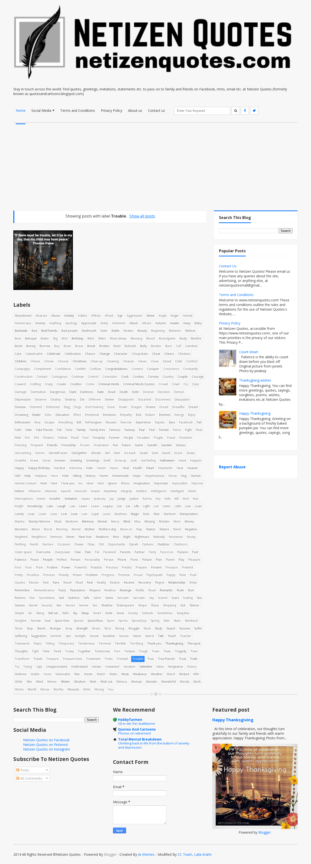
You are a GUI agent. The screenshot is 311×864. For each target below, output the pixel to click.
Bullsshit (130, 346)
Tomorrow (102, 651)
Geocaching (23, 453)
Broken (104, 346)
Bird (65, 338)
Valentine (145, 666)
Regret (159, 582)
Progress (108, 575)
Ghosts (96, 453)
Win (29, 682)
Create (61, 384)
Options (147, 544)
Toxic (167, 651)
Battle (116, 331)
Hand (182, 460)
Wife (196, 674)
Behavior (175, 331)
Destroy (70, 399)
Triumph (122, 659)
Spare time (62, 621)
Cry (185, 384)
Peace (35, 560)
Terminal (105, 643)
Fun (115, 445)
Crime (90, 384)
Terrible (120, 643)
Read (79, 582)
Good (166, 453)
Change (104, 354)
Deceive (148, 392)
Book (18, 346)
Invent (41, 499)
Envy (38, 422)
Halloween (167, 460)
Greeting (76, 460)
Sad (61, 598)
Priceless (33, 575)
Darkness (86, 392)
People (48, 560)
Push (193, 575)
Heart (150, 468)
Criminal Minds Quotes (139, 384)
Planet (170, 560)
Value (160, 666)
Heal (126, 468)
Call (178, 346)
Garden (166, 445)
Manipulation (189, 514)
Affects (96, 316)
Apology (71, 323)
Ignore (112, 483)
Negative (191, 529)
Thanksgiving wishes (255, 380)
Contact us (156, 110)
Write (86, 689)
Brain (67, 346)
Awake (174, 323)
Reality (101, 582)
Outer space (23, 552)
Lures (106, 514)
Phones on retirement (134, 733)
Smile (108, 613)
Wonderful (168, 682)
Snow (120, 613)
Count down (248, 351)
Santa (109, 598)
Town (155, 651)
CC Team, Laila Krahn (195, 854)
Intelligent (177, 491)
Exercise (126, 422)
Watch (101, 674)
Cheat (156, 354)
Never (70, 537)
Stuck (147, 628)
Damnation (38, 392)
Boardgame (167, 338)
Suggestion (38, 636)
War (77, 674)
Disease (20, 407)
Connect (137, 369)
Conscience (171, 369)
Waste (88, 674)
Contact (42, 377)
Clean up (97, 361)
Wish (93, 682)
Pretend (187, 567)
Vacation (129, 666)
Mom (177, 521)
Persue (108, 560)
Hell (17, 476)
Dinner (109, 399)
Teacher (185, 636)
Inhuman (51, 491)
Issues (85, 499)
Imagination (142, 483)
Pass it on (166, 552)
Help (27, 476)
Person (75, 560)
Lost (64, 514)
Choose (63, 361)
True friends (166, 659)
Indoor (19, 491)
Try (17, 666)
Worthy (58, 689)
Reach (67, 582)
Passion (182, 552)
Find (18, 438)
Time (46, 651)
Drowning (21, 415)
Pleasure (194, 560)
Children (20, 361)
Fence (177, 430)
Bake (104, 331)
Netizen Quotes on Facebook (46, 740)
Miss (137, 521)
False (69, 430)
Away (186, 323)
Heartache (165, 468)
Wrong (99, 689)
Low (84, 514)
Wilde (19, 682)
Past (195, 552)
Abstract (41, 316)
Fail (199, 422)
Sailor (97, 598)
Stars (177, 621)
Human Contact (25, 483)
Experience (143, 422)
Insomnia (110, 491)
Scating (188, 598)
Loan (198, 506)
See (58, 605)
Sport (110, 621)
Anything (55, 323)
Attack (133, 323)
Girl (107, 453)
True (150, 659)
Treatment (93, 659)
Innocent (81, 491)
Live (188, 506)
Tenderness (86, 643)
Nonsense (176, 537)
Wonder (151, 682)
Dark (72, 392)
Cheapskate (140, 354)
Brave (79, 346)
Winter (65, 682)
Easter (36, 415)
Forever (114, 438)
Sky (75, 613)
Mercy (115, 521)
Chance (90, 354)
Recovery (144, 582)
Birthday (77, 338)
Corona (153, 377)
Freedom (185, 438)
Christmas (79, 361)
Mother (90, 529)
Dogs (77, 407)
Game (139, 445)
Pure (183, 575)
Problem (92, 575)
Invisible (54, 499)
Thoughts (21, 651)
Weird (171, 674)
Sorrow (36, 621)
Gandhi (152, 445)
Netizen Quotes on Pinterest (45, 744)
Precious (112, 567)
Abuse (55, 316)
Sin (30, 613)
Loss (54, 514)
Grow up (120, 460)
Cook (125, 377)
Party (152, 552)
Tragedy (180, 651)
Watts (113, 674)
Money (189, 521)
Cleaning (113, 361)
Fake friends (44, 430)
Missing (150, 521)
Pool (18, 567)
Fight (188, 430)
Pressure (172, 567)
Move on (126, 529)
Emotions (109, 415)
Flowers (48, 438)
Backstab (21, 331)
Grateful (20, 460)
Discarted (144, 399)
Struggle (133, 628)
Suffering (21, 636)
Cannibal (191, 346)
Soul (48, 621)
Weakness (140, 674)
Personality (92, 560)
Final (199, 430)
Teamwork (22, 643)
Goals (144, 453)
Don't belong (94, 407)
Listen (167, 506)
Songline (20, 621)
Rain (46, 582)
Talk (161, 636)
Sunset (94, 636)
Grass (191, 453)
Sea (199, 598)
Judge (122, 499)
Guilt (133, 460)
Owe (78, 552)
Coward (20, 384)
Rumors (20, 598)
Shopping (169, 605)
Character (121, 354)
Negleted (21, 537)
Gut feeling (148, 460)
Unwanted (112, 666)
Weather (157, 674)
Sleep (85, 613)
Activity (69, 316)
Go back (130, 453)
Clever (142, 361)
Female (164, 430)
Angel (162, 316)
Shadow (106, 605)
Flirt (36, 438)
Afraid (109, 316)
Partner (140, 552)
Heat (180, 468)
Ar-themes (146, 854)
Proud (138, 575)
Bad (34, 331)
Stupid (170, 628)
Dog (67, 407)
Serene (83, 605)
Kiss (195, 499)
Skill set (53, 613)
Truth (193, 659)
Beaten (128, 331)
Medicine (72, 521)
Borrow (45, 346)
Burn (168, 346)
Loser (42, 514)
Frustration (101, 445)
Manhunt (170, 514)
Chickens (184, 354)
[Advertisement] (155, 159)
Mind (126, 521)
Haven (101, 468)
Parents (125, 552)
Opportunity (116, 544)
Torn (117, 651)
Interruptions (24, 499)
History (90, 476)
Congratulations (116, 369)
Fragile (158, 438)
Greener (60, 460)
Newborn (102, 537)
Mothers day (107, 529)
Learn (83, 506)
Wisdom (80, 682)
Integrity (126, 491)
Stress (96, 628)
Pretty (19, 575)
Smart (97, 613)
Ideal (89, 483)
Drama (150, 407)
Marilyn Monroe (39, 521)
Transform (22, 659)
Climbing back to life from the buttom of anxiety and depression (153, 745)
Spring (155, 621)
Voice (47, 674)
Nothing (20, 544)
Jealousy (99, 499)
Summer (56, 636)
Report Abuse (232, 467)
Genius (180, 445)
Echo (48, 415)
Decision (164, 392)
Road (152, 590)
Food (74, 438)
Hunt (43, 483)
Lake (50, 506)
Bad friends (49, 331)
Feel (152, 430)
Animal (187, 316)
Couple (183, 377)
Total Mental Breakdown (140, 739)
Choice (35, 361)
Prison (77, 575)
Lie (128, 506)
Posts (24, 770)
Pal (97, 552)
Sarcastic (139, 598)
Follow (62, 438)
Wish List (106, 682)
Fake (29, 430)
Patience (20, 560)
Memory (88, 521)
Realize (115, 582)
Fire (27, 438)
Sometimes (165, 613)
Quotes (20, 582)
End (138, 415)
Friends (52, 445)
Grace (178, 453)
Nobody (159, 537)
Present (156, 567)
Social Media (41, 110)
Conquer (153, 369)
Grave (34, 460)
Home (21, 110)
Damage (20, 392)
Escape (49, 422)
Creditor (76, 384)
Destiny (56, 399)
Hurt (54, 483)
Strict (107, 628)
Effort (77, 415)
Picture (147, 560)
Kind (186, 499)
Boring (30, 346)
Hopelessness (154, 476)
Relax (193, 582)
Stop (30, 628)
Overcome (43, 552)
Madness (120, 514)
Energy (179, 415)
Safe (86, 598)
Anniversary (23, 323)
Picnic (134, 560)
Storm (41, 628)
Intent (192, 491)
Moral (48, 529)
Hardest (59, 468)
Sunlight (80, 636)
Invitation (71, 499)
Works (19, 689)
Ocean (78, 544)
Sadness (73, 598)
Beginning (158, 331)
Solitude (147, 613)
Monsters (21, 529)
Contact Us (227, 266)
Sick (182, 605)
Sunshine (109, 636)
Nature (164, 529)
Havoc (114, 468)
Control (93, 377)
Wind (39, 682)
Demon (179, 392)
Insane (95, 491)
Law (72, 506)
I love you (67, 483)
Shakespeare (125, 605)
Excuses (111, 422)
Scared (162, 598)
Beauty (142, 331)
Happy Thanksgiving (254, 413)
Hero (54, 476)
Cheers (169, 354)
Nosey (191, 537)
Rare (56, 582)
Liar (119, 506)
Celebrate (53, 354)
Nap (139, 529)
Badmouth (89, 331)
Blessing (136, 338)
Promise (124, 575)
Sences (70, 605)
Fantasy (129, 430)
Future (126, 445)
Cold (178, 361)
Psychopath (155, 575)
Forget (128, 438)
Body (183, 338)
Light (146, 506)
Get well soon (58, 453)
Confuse (95, 369)
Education (62, 415)
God (155, 453)
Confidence (63, 369)
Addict (82, 316)
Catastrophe (34, 354)
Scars (175, 598)
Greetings (92, 460)
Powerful (81, 567)
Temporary (66, 643)
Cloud (167, 361)
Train (194, 651)
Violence (20, 674)
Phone (122, 560)
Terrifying (136, 643)
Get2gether (79, 453)
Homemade (120, 476)
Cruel (175, 384)
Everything (66, 422)
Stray (68, 628)
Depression (23, 399)
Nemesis (56, 537)
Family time (97, 430)
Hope (137, 476)
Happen (195, 460)
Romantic (166, 590)
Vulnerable (62, 674)
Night (126, 537)
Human (196, 476)
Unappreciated (56, 666)
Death (124, 392)
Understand (79, 666)
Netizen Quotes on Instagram (46, 749)
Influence (34, 491)
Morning (62, 529)
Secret (33, 605)
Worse (44, 689)
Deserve (40, 399)
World (32, 689)
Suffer (198, 628)
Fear (142, 430)
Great (46, 460)
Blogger (264, 832)
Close (155, 361)
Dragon (136, 407)
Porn (39, 567)
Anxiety (40, 323)
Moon (36, 529)
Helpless (41, 476)
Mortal (76, 529)
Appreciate (88, 323)
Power (66, 567)
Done (111, 407)
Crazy (49, 384)
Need (177, 529)
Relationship (176, 582)
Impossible (179, 483)
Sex (95, 605)
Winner (52, 682)
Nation (151, 529)
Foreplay (99, 438)
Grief (107, 460)
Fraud (171, 438)
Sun (68, 636)
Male (146, 514)
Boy (57, 346)
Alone (151, 316)
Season (20, 605)
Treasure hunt (72, 659)
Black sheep (118, 338)
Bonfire (196, 338)
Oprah (133, 544)
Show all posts (142, 216)
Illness (125, 483)
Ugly (39, 666)
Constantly (190, 369)
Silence (194, 605)
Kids (168, 499)
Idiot (100, 483)
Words (184, 682)
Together (84, 651)
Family (81, 430)
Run (32, 598)
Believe (190, 331)
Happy (19, 468)
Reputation (77, 590)
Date (100, 392)
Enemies (165, 415)
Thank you (154, 643)
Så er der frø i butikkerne (136, 723)
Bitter (102, 338)
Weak (125, 674)
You (110, 689)
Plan (159, 560)
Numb (34, 544)
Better (45, 338)
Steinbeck (191, 621)
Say (151, 598)
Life (136, 506)
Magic (135, 514)
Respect (94, 590)
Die (82, 399)
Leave (95, 506)
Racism (34, 582)
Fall (59, 430)
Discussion (182, 399)
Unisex (96, 666)
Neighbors (39, 537)
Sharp (155, 605)
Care (18, 354)
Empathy (126, 415)
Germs (39, 453)
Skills (65, 613)
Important (161, 483)
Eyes (172, 422)
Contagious (59, 377)
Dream (193, 407)
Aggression (134, 316)
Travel (38, 659)
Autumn (160, 323)
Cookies (138, 377)
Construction (24, 377)
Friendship (68, 445)
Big (55, 338)
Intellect (141, 491)
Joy (112, 499)
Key (158, 499)
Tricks (108, 659)
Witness (121, 682)
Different (95, 399)
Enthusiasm (22, 422)
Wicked (184, 674)
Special (78, 621)
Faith (18, 430)
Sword (149, 636)
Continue (77, 377)
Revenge (125, 590)
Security (47, 605)
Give (117, 453)
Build (117, 346)
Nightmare (142, 537)
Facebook (186, 422)
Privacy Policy (111, 110)
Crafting (35, 384)
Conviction (110, 377)
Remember (22, 590)
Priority (64, 575)
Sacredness (47, 598)
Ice (80, 483)
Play (181, 560)
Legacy (108, 506)
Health (137, 468)
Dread (163, 407)
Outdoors (180, 544)
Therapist (193, 643)
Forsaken (143, 438)
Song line (183, 613)
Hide (65, 476)
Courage (198, 377)
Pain (88, 552)
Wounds (73, 689)
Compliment (42, 369)
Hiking (77, 476)
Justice (134, 499)
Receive (129, 582)
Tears (37, 643)
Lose (31, 514)
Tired (57, 651)
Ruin (191, 590)
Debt (135, 392)
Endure (150, 415)
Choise (49, 361)
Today (69, 651)
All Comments (30, 778)
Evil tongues (93, 422)
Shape (142, 605)
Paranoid (109, 552)
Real (90, 582)
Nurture (48, 544)
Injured (66, 491)
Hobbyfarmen (130, 719)
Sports (123, 621)
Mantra (20, 521)
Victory (192, 666)
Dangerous (57, 392)
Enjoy (191, 415)
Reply (62, 590)
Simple (19, 613)
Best (18, 338)
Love (74, 514)
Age (120, 316)
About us (135, 110)
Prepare (141, 567)
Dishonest (53, 407)
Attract (146, 323)
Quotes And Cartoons (137, 729)
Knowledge (35, 506)
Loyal (95, 514)
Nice (116, 537)
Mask (57, 521)
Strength (82, 628)
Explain (160, 422)
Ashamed (118, 323)
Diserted (36, 407)
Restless (110, 590)
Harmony (75, 468)
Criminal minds (108, 384)
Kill (177, 499)
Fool (86, 438)
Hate (89, 468)
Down (123, 407)
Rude (180, 590)
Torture (129, 651)
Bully (143, 346)
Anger (175, 316)
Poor (28, 567)
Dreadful (178, 407)
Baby (198, 323)
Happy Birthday (39, 468)
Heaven (192, 468)
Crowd (163, 384)
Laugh (61, 506)
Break (91, 346)
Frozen (85, 445)
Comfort (192, 361)
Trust (182, 659)
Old (101, 544)
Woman (136, 682)
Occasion (63, 544)
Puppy (171, 575)
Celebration (73, 354)
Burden (156, 346)
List (156, 506)
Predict (127, 567)
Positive (52, 567)
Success (184, 628)
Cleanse (128, 361)
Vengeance (175, 666)
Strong (119, 628)
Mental (102, 521)
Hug (184, 476)
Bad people (69, 331)
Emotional (92, 415)
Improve (197, 483)
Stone (19, 628)
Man (157, 514)
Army (104, 323)
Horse (172, 476)
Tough (143, 651)
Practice (96, 567)
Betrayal (30, 338)
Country (168, 377)
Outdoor (163, 544)
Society (133, 613)
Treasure (52, 659)
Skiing (40, 613)
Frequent (37, 445)
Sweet (137, 636)
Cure (195, 384)
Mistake (164, 521)
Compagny (22, 369)
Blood (150, 338)
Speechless (95, 621)
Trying (27, 666)
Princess (49, 575)
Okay (91, 544)
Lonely (19, 514)
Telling (49, 643)
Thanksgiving (174, 643)
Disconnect (163, 399)
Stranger (55, 628)
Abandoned (23, 316)
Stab (167, 621)
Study (158, 628)
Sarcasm (123, 598)
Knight (19, 506)
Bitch (90, 338)
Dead (111, 392)
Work (197, 682)
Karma (147, 499)
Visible (35, 674)
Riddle (140, 590)
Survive (124, 636)
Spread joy (139, 621)
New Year (85, 537)
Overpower (62, 552)
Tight (35, 651)
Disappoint (126, 399)
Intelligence (158, 491)
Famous (114, 430)
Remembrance (44, 590)
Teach (172, 636)
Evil (79, 422)
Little (178, 506)
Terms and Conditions (77, 110)
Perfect (62, 560)
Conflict (80, 369)
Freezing (20, 445)
